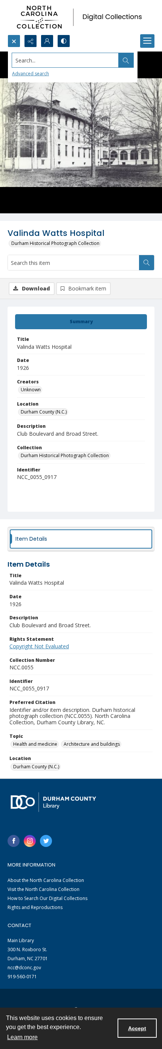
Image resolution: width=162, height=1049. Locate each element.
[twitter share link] (46, 841)
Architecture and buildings (92, 744)
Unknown (31, 389)
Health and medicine (35, 744)
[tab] (81, 322)
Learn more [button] (22, 1037)
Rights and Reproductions (35, 907)
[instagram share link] (30, 841)
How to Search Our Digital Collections (47, 898)
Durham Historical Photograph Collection (55, 243)
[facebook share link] (14, 841)
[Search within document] (146, 262)
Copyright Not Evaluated (39, 646)
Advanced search (30, 73)
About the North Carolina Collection (46, 880)
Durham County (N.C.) (44, 412)
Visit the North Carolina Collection (43, 889)
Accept (137, 1028)
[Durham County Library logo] (53, 802)
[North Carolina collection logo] (81, 17)
